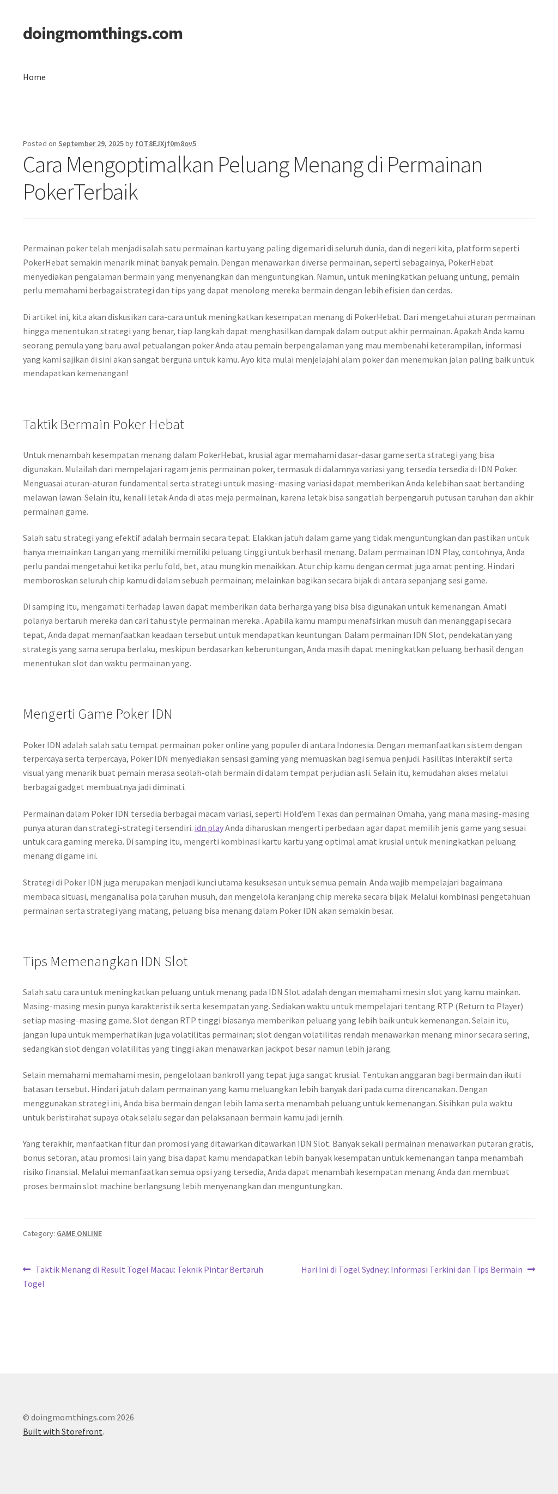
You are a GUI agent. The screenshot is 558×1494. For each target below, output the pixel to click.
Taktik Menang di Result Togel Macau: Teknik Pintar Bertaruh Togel (143, 1276)
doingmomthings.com (103, 33)
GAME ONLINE (79, 1233)
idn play (209, 827)
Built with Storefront (62, 1431)
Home (34, 76)
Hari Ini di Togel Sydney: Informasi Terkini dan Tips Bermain (412, 1270)
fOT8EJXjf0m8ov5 (165, 143)
